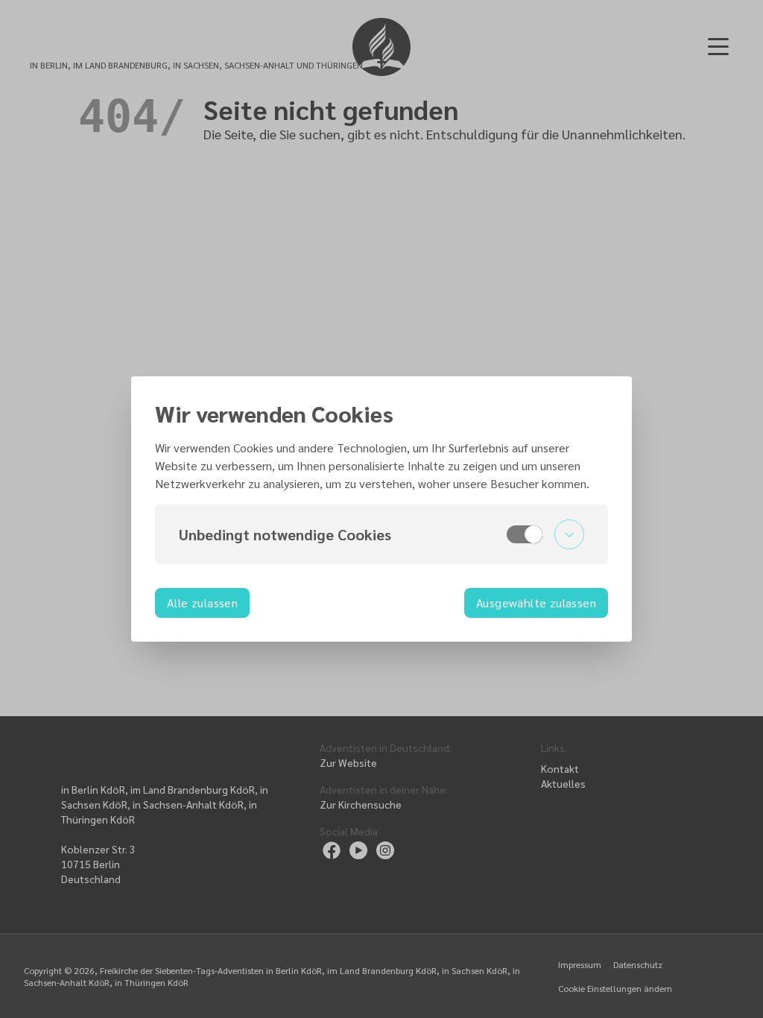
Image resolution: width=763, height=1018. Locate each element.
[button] (381, 534)
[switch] (524, 534)
